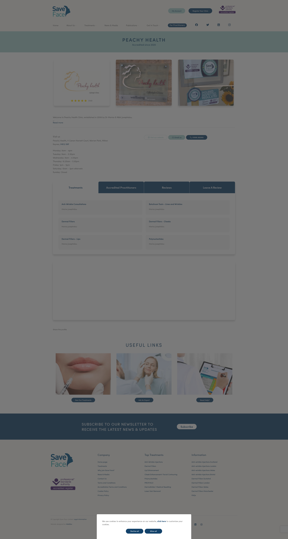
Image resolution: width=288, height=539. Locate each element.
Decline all (134, 531)
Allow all (153, 531)
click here (161, 521)
